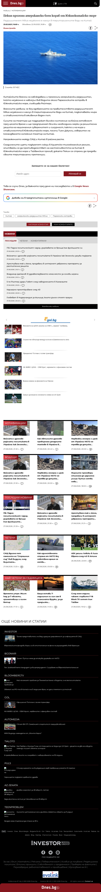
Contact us (89, 881)
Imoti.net (87, 831)
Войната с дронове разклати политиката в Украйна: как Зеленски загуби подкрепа (49, 256)
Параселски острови (62, 216)
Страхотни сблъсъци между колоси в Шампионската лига (46, 340)
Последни (11, 241)
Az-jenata (11, 785)
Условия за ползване (71, 861)
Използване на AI (77, 867)
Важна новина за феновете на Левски (38, 381)
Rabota (93, 831)
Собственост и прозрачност (54, 864)
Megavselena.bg (70, 835)
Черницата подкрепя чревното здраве (21, 777)
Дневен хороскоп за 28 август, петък (33, 790)
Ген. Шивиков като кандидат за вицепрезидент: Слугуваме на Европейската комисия (41, 667)
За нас (6, 861)
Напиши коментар (38, 224)
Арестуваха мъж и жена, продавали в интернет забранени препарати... (84, 516)
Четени (24, 241)
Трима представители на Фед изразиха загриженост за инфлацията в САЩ (49, 636)
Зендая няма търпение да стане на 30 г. (21, 821)
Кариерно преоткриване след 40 (23, 289)
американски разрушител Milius (32, 216)
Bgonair (10, 653)
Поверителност (51, 861)
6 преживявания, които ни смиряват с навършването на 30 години (33, 755)
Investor (10, 631)
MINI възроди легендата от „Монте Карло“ (23, 733)
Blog (32, 835)
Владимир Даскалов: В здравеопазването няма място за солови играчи (42, 274)
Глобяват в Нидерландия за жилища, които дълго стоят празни (39, 297)
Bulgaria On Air (35, 831)
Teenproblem (13, 807)
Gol (7, 697)
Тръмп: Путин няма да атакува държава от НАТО (38, 658)
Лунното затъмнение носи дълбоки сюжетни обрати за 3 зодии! (45, 812)
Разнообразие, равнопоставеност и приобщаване (40, 867)
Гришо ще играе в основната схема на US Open (42, 395)
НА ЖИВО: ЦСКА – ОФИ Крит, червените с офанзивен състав (47, 367)
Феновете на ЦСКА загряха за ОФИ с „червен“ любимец (45, 326)
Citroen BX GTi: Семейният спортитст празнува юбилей (41, 724)
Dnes (16, 831)
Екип (14, 861)
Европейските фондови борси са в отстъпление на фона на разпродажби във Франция (41, 646)
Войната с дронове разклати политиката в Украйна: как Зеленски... (16, 442)
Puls (7, 763)
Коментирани (38, 241)
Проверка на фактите (83, 864)
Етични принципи (26, 864)
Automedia (11, 719)
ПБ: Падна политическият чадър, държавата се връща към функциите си (44, 248)
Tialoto (9, 741)
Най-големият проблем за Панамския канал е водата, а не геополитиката (48, 680)
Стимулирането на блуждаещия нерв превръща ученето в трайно (46, 768)
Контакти (24, 861)
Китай (9, 216)
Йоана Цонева (9, 28)
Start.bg (38, 835)
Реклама (35, 861)
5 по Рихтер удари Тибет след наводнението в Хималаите (37, 282)
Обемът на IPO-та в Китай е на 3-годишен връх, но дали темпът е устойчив (37, 689)
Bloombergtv (14, 675)
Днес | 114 (62, 4)
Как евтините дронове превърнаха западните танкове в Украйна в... (49, 442)
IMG (4, 831)
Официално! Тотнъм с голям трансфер (38, 353)
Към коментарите (63, 224)
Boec (61, 835)
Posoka (55, 835)
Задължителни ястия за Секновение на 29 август (25, 799)
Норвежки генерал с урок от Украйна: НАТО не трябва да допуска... (84, 442)
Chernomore (46, 835)
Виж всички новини (50, 306)
